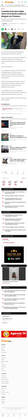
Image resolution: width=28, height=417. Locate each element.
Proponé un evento (4, 379)
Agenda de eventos (4, 361)
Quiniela (2, 359)
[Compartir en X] (9, 29)
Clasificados (3, 365)
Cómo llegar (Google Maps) (9, 242)
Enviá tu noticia (4, 377)
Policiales (3, 350)
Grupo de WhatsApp (4, 383)
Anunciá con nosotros (5, 392)
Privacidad (3, 394)
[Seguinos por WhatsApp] (25, 2)
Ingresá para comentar (7, 108)
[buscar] (19, 2)
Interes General (3, 352)
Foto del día (3, 366)
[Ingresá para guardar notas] (22, 29)
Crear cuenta (3, 376)
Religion (2, 348)
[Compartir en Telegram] (12, 29)
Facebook (3, 399)
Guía (2, 363)
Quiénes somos (4, 388)
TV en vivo (3, 370)
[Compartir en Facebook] (5, 29)
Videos (2, 368)
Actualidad (3, 347)
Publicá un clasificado (5, 381)
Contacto (3, 390)
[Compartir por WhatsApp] (2, 29)
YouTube (2, 403)
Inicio (3, 416)
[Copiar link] (15, 29)
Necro (20, 416)
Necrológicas (3, 357)
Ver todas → (5, 322)
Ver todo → (24, 178)
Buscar (8, 416)
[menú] (2, 2)
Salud (3, 8)
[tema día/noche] (22, 2)
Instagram (3, 401)
